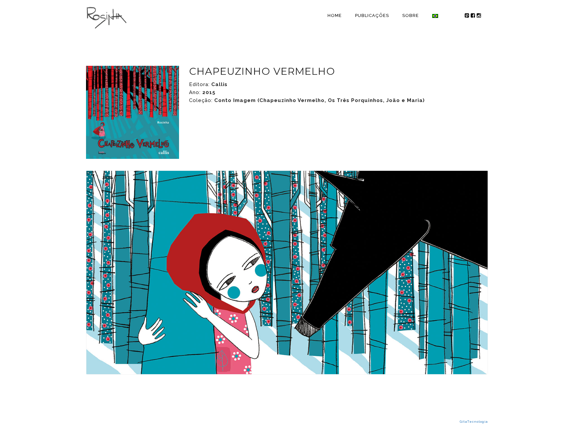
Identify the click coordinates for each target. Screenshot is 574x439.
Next (497, 272)
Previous (76, 272)
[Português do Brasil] (435, 15)
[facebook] (473, 15)
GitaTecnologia (474, 421)
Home (335, 15)
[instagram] (482, 15)
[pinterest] (464, 15)
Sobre (410, 15)
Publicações (372, 15)
